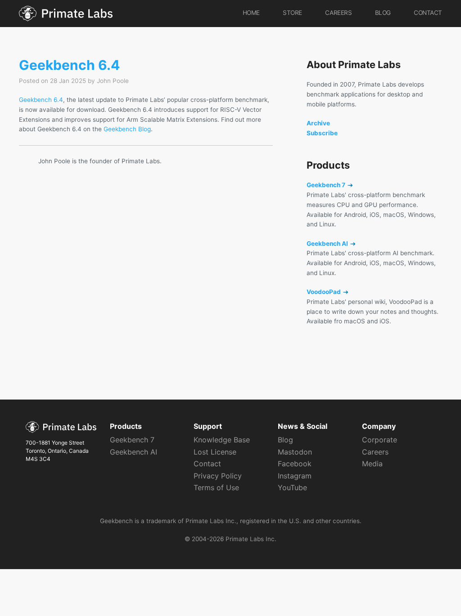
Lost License (215, 451)
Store (292, 12)
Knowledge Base (222, 439)
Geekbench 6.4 (69, 65)
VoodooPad (324, 291)
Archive (318, 123)
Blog (383, 12)
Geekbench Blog (127, 129)
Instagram (295, 475)
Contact (428, 12)
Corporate (379, 439)
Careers (338, 12)
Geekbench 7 (327, 184)
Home (251, 12)
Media (372, 463)
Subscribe (322, 133)
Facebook (295, 463)
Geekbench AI (328, 243)
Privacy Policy (218, 475)
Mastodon (295, 451)
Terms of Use (216, 487)
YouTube (292, 487)
